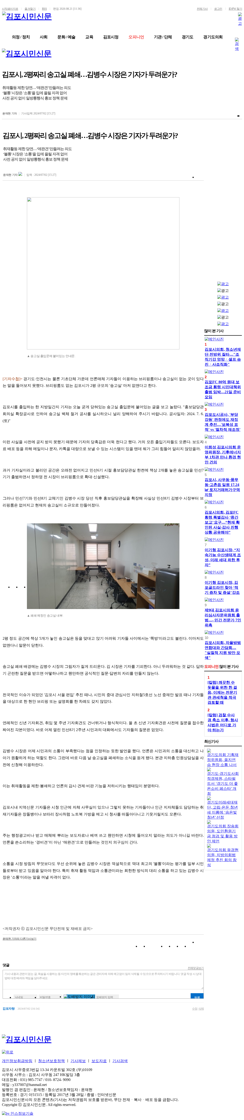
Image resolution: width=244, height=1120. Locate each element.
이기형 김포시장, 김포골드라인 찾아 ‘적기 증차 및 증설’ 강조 (222, 587)
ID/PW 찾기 (235, 8)
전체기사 (202, 8)
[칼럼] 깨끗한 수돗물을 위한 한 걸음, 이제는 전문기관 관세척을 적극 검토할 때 (222, 692)
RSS (44, 8)
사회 (43, 37)
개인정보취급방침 (17, 1061)
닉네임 (19, 997)
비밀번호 (45, 997)
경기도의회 (213, 37)
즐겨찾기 (30, 8)
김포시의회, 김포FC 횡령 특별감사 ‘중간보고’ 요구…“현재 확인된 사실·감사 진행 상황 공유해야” (222, 522)
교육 (89, 37)
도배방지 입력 (104, 997)
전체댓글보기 (196, 968)
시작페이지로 (10, 8)
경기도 (187, 37)
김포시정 (111, 37)
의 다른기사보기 (19, 938)
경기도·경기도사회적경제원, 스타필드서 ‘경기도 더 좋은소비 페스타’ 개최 (223, 783)
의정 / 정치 (21, 37)
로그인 (218, 8)
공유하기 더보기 (200, 947)
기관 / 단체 (163, 37)
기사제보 (78, 1061)
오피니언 (136, 37)
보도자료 (99, 1061)
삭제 (201, 1008)
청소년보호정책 (51, 1061)
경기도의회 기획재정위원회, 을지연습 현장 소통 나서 (223, 760)
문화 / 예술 (66, 37)
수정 (194, 1008)
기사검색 (120, 1061)
